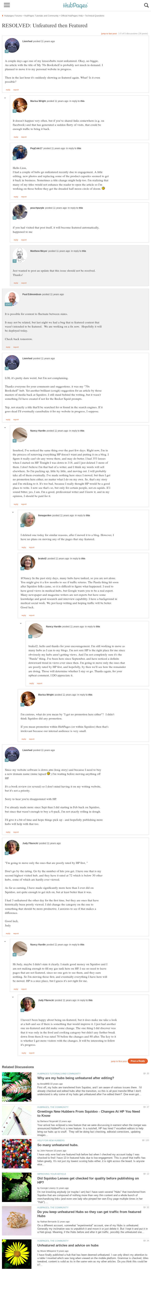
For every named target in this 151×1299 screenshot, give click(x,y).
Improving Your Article (51, 1174)
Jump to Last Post (109, 33)
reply (8, 90)
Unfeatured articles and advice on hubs (68, 1245)
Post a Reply (138, 1061)
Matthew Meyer (38, 251)
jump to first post (119, 1061)
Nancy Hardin (38, 430)
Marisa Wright (38, 101)
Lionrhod (27, 41)
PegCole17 (36, 148)
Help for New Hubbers (50, 1140)
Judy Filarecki (30, 843)
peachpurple (37, 208)
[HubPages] (75, 5)
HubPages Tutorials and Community (59, 1073)
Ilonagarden (44, 515)
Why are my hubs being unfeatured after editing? (75, 1078)
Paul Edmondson (31, 294)
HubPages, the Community (52, 1107)
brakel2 (42, 558)
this (82, 101)
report (16, 90)
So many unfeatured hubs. (57, 1145)
